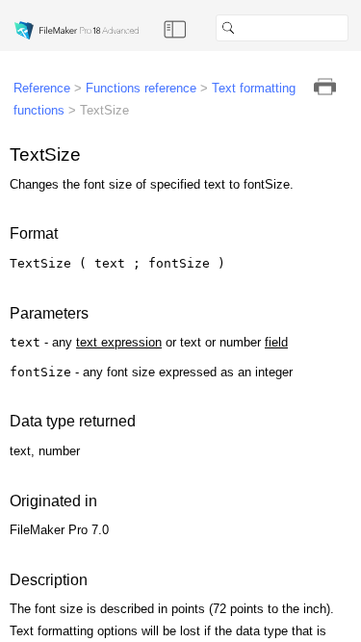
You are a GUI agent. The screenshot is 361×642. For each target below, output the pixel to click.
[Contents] (175, 28)
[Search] (356, 28)
